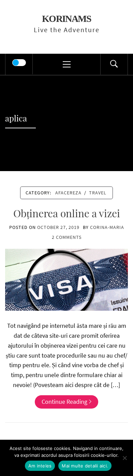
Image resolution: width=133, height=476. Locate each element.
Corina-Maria (107, 227)
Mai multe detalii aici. (85, 465)
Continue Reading (64, 402)
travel (97, 193)
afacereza (68, 193)
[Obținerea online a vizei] (66, 279)
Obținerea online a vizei (66, 213)
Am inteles (40, 465)
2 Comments (67, 237)
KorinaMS (66, 18)
